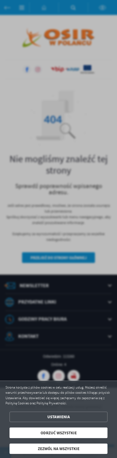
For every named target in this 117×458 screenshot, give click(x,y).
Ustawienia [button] (58, 417)
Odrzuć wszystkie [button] (59, 433)
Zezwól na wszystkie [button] (58, 448)
